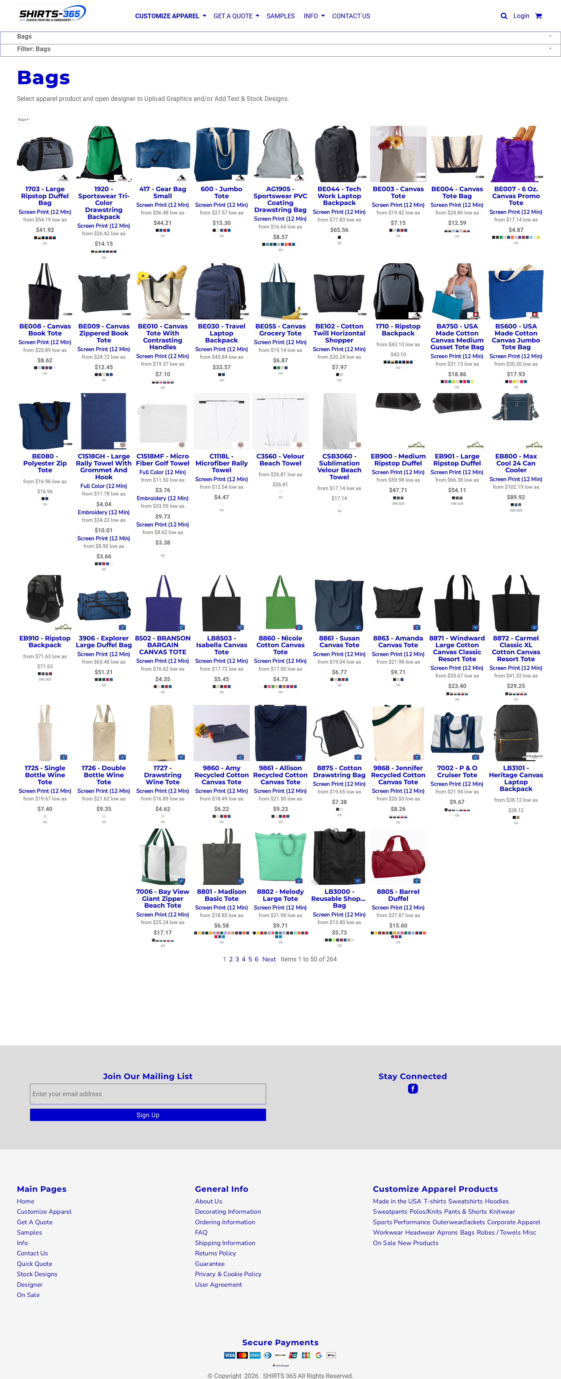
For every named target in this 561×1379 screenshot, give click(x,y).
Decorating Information (228, 1211)
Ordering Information (225, 1222)
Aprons (447, 1232)
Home (25, 1201)
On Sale (28, 1295)
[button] (170, 15)
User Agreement (218, 1284)
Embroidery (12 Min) (104, 512)
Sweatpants (390, 1211)
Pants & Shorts (465, 1211)
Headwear (420, 1232)
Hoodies (497, 1201)
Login (521, 16)
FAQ (201, 1232)
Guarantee (210, 1264)
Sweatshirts (465, 1201)
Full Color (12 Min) (103, 486)
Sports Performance (401, 1222)
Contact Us (32, 1253)
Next (269, 959)
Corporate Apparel (513, 1222)
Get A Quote (35, 1222)
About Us (208, 1201)
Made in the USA (397, 1201)
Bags (467, 1232)
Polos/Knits (426, 1211)
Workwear (388, 1232)
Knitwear (502, 1211)
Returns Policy (215, 1253)
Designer (30, 1284)
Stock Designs (37, 1274)
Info (22, 1243)
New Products (418, 1243)
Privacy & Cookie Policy (228, 1274)
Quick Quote (34, 1264)
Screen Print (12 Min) (45, 212)
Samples (29, 1232)
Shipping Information (225, 1243)
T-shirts (435, 1201)
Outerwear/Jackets (459, 1222)
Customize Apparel (44, 1211)
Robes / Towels (499, 1232)
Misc (529, 1232)
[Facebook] (413, 1089)
